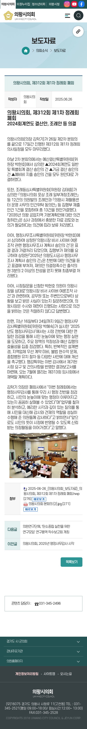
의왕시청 (54, 4)
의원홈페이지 (14, 661)
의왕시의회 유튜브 (74, 4)
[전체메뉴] (67, 15)
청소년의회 (38, 4)
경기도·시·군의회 (17, 641)
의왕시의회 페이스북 (81, 4)
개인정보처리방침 (26, 674)
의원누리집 (23, 4)
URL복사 (78, 31)
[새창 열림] (39, 499)
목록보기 (71, 562)
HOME (26, 51)
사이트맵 (49, 674)
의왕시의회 (7, 4)
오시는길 (66, 674)
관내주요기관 (14, 651)
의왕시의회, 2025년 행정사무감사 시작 (48, 544)
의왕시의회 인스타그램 (67, 4)
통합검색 (78, 15)
